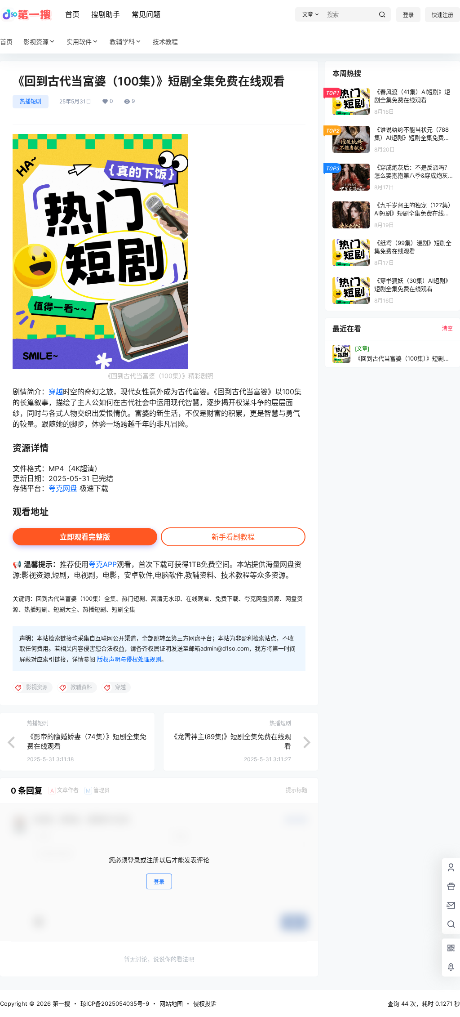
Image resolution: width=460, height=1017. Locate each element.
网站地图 (171, 1003)
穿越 (56, 391)
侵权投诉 (205, 1003)
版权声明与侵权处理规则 (129, 659)
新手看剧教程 (233, 536)
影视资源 (36, 41)
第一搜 (60, 1003)
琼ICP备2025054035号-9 (114, 1003)
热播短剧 (30, 101)
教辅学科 (122, 41)
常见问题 (146, 14)
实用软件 (79, 41)
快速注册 (442, 15)
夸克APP (102, 564)
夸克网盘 (63, 488)
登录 (408, 15)
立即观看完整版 (85, 536)
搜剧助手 (105, 14)
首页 (72, 14)
